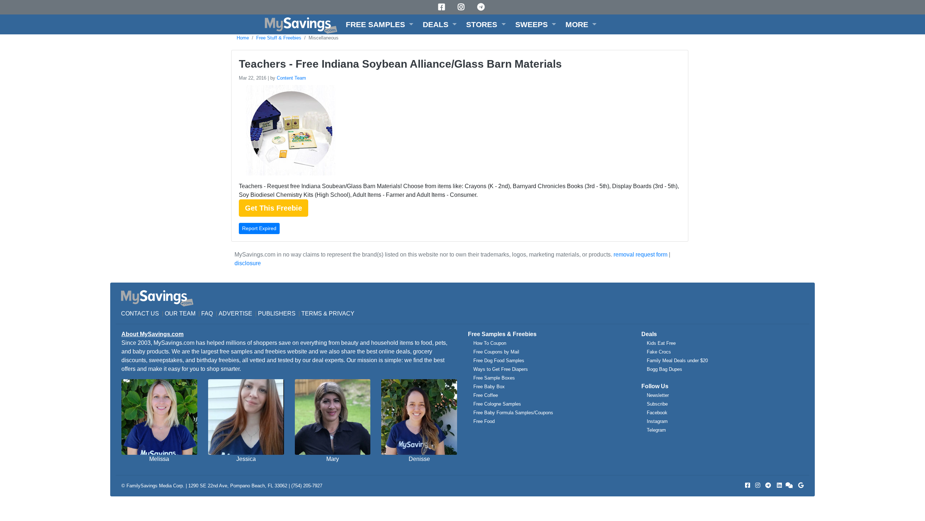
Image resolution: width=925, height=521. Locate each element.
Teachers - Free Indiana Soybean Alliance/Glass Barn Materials (400, 64)
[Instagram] (462, 7)
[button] (379, 24)
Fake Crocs (659, 352)
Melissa (159, 459)
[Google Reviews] (800, 485)
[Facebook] (443, 7)
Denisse (419, 459)
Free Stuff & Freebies (278, 38)
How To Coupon (489, 343)
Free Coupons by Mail (496, 352)
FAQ (207, 313)
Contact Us (140, 313)
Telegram (656, 430)
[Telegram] (482, 7)
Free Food (484, 421)
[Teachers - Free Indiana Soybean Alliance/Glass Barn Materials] (290, 131)
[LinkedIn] (778, 485)
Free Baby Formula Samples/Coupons (513, 412)
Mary (332, 459)
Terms (311, 313)
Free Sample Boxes (494, 378)
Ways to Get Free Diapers (500, 369)
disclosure (248, 263)
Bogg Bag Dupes (664, 369)
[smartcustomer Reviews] (789, 485)
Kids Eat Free (661, 343)
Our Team (180, 313)
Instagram (657, 421)
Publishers (277, 313)
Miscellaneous (324, 38)
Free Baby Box (489, 386)
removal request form (640, 254)
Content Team (291, 78)
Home (243, 38)
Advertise (235, 313)
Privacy (341, 313)
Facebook (657, 412)
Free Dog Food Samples (498, 360)
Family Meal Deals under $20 (677, 360)
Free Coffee (485, 395)
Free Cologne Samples (497, 404)
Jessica (246, 459)
